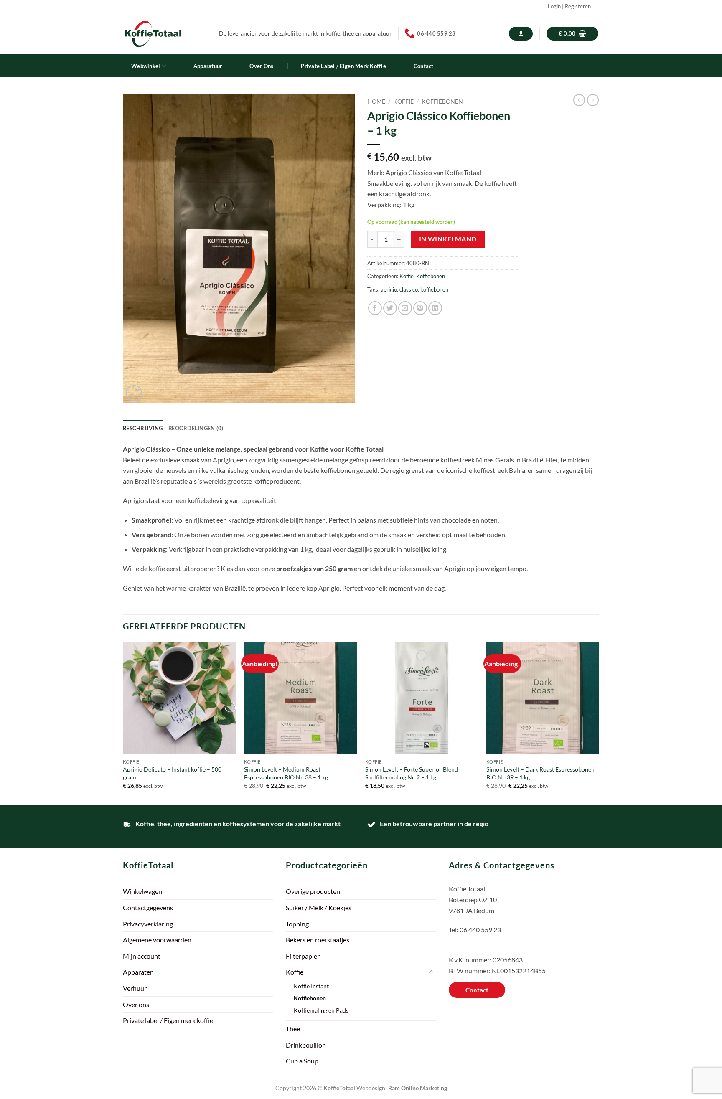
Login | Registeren (569, 6)
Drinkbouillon (306, 1045)
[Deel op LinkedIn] (435, 308)
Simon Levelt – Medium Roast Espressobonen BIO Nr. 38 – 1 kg (286, 773)
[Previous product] (593, 100)
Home (376, 101)
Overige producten (313, 891)
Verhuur (135, 988)
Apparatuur (207, 66)
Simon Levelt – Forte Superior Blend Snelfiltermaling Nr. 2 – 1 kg (411, 773)
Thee (293, 1029)
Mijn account (141, 956)
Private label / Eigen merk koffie (343, 66)
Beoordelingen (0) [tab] (195, 428)
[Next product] (579, 100)
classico (408, 289)
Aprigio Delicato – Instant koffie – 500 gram (172, 773)
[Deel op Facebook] (375, 308)
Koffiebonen (442, 101)
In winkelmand (448, 239)
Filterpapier (303, 956)
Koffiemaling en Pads (321, 1010)
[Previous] (123, 723)
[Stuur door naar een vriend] (405, 308)
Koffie (403, 101)
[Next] (598, 723)
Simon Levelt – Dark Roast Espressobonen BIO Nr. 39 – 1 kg (540, 773)
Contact (424, 66)
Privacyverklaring (148, 924)
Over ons (261, 66)
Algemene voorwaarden (157, 940)
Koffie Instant (311, 986)
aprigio (389, 289)
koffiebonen (434, 289)
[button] (521, 34)
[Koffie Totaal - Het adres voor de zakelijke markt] (164, 34)
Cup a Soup (302, 1061)
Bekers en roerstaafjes (317, 940)
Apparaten (138, 972)
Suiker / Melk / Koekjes (318, 907)
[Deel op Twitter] (390, 308)
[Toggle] (431, 972)
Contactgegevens (148, 907)
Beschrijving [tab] (143, 428)
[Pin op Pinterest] (420, 308)
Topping (297, 924)
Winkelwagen (142, 891)
